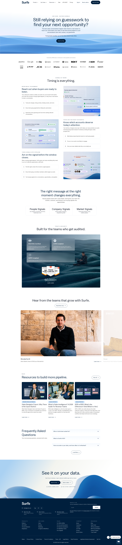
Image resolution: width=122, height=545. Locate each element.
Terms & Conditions (48, 539)
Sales (39, 523)
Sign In (78, 2)
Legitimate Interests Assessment (87, 539)
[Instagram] (38, 508)
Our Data (78, 528)
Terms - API (58, 539)
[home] (25, 2)
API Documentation (95, 526)
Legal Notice (66, 539)
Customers (78, 525)
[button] (76, 431)
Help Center (93, 525)
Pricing (71, 2)
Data (59, 2)
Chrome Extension (26, 526)
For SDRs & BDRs (61, 523)
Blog (92, 523)
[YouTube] (41, 508)
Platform (24, 523)
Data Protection (74, 539)
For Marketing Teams (61, 528)
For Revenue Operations (62, 526)
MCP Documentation (95, 528)
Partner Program (94, 530)
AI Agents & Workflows (43, 528)
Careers (78, 526)
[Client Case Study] (82, 62)
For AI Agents (60, 530)
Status (23, 539)
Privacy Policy (30, 539)
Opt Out (98, 539)
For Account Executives (62, 525)
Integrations (24, 528)
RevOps (40, 525)
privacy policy (86, 510)
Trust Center (94, 532)
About (77, 523)
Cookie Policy (39, 539)
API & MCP (65, 2)
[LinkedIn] (35, 508)
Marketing (40, 526)
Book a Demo (79, 532)
